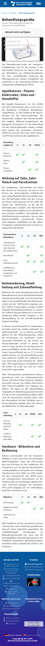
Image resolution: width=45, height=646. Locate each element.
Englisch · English (33, 635)
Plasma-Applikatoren (35, 567)
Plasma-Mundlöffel (12, 608)
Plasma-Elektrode (12, 606)
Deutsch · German (15, 635)
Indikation (12, 623)
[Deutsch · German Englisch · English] (39, 3)
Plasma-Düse (13, 603)
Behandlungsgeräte (35, 564)
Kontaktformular (12, 586)
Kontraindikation (12, 621)
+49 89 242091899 (12, 578)
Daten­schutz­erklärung (12, 592)
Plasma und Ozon (12, 618)
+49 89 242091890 (12, 575)
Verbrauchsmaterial (35, 569)
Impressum (12, 589)
